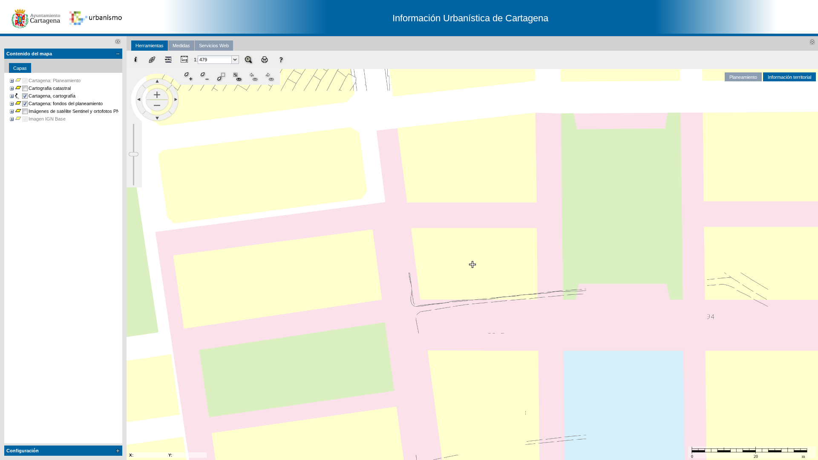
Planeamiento (743, 77)
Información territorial (789, 77)
